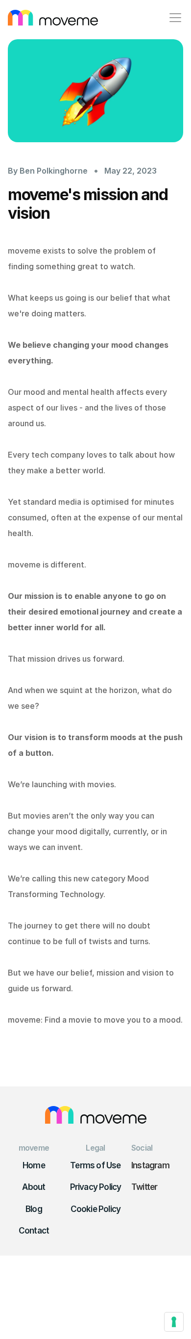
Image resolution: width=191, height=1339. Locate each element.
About (33, 1187)
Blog (33, 1209)
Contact (34, 1231)
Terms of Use (95, 1165)
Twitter (144, 1187)
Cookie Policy (96, 1209)
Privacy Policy (95, 1187)
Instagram (150, 1165)
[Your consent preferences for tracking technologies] (174, 1322)
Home (34, 1165)
